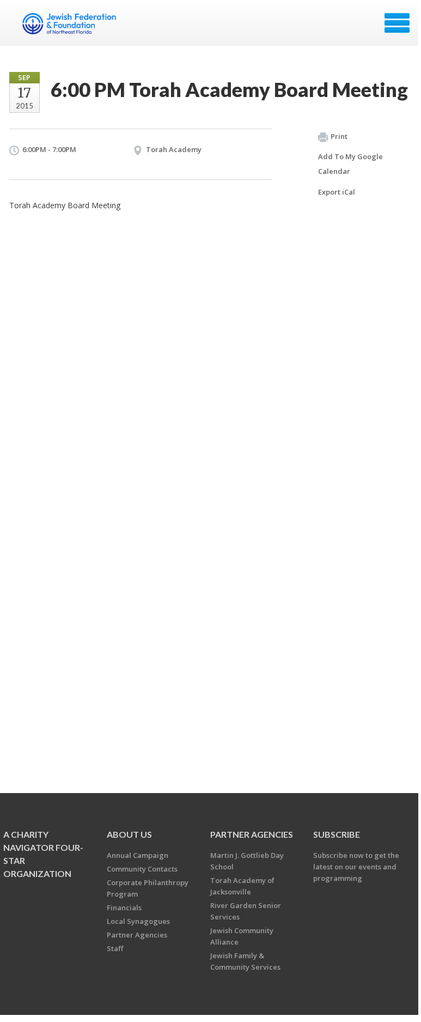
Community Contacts (142, 869)
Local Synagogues (138, 921)
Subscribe (336, 834)
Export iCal (336, 192)
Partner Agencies (137, 935)
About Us (129, 834)
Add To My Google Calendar (350, 164)
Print (339, 136)
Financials (124, 907)
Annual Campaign (137, 855)
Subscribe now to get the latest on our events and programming (356, 866)
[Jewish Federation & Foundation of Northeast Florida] (70, 26)
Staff (115, 948)
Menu (397, 23)
